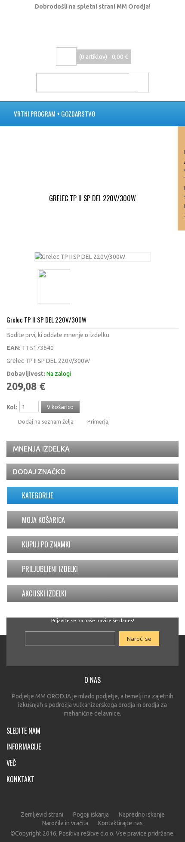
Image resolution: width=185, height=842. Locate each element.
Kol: (11, 407)
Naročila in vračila (65, 823)
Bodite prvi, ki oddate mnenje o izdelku (57, 335)
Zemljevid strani (42, 814)
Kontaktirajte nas (120, 823)
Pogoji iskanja (91, 814)
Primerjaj (98, 421)
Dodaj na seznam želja (46, 421)
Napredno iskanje (142, 814)
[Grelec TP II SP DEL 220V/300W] (80, 256)
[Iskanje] (138, 82)
